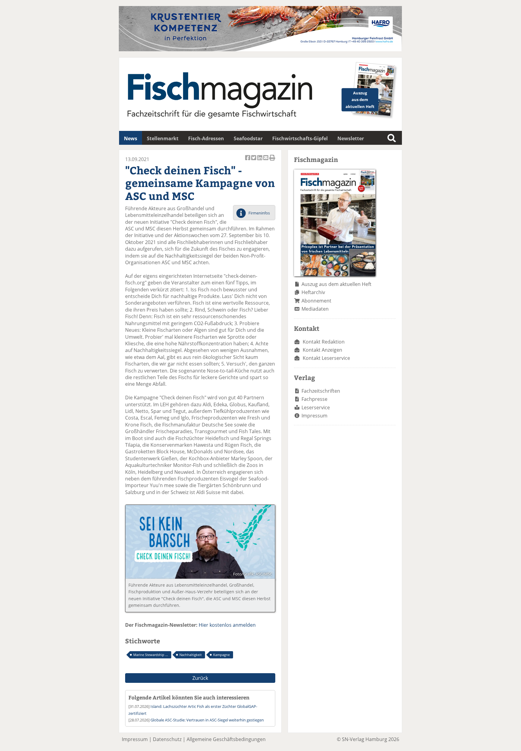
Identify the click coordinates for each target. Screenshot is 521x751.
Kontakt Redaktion (324, 341)
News (130, 138)
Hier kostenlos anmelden (227, 625)
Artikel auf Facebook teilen (248, 161)
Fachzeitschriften (321, 391)
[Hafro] (260, 49)
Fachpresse (314, 399)
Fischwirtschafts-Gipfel (300, 138)
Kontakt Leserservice (326, 358)
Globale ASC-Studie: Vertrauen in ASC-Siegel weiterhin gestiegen (207, 720)
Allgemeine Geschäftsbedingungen (226, 739)
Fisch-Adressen (206, 138)
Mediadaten (315, 309)
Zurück (200, 678)
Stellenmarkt (162, 138)
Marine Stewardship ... (150, 654)
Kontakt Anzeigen (322, 350)
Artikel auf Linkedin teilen (260, 161)
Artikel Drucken (272, 161)
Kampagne (221, 654)
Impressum (314, 415)
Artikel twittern (254, 161)
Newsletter (350, 138)
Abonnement (316, 300)
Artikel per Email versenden (266, 161)
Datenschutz (167, 739)
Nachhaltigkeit (190, 654)
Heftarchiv (313, 292)
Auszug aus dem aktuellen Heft (336, 284)
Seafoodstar (248, 138)
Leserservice (316, 407)
